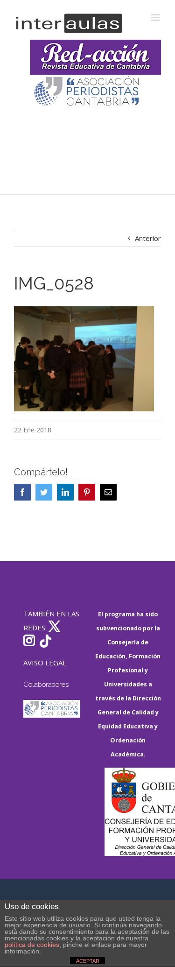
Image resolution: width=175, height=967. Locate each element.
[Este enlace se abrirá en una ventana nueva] (133, 812)
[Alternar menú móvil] (156, 17)
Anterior (148, 238)
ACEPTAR (87, 961)
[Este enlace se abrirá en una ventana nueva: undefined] (87, 92)
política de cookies (32, 944)
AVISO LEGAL (44, 662)
